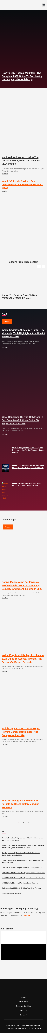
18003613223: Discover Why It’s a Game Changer (20, 883)
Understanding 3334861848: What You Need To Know (21, 888)
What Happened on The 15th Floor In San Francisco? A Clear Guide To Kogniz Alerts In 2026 (22, 420)
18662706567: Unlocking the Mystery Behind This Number (23, 873)
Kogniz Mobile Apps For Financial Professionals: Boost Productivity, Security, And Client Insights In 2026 (22, 585)
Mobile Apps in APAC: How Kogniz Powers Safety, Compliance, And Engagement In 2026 (21, 732)
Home (23, 997)
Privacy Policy (23, 1001)
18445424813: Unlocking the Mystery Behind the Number (23, 878)
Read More (5, 174)
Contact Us (23, 1015)
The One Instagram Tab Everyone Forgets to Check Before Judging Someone (20, 804)
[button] (43, 5)
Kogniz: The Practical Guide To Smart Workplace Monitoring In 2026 (20, 296)
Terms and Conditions (23, 1006)
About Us (23, 1010)
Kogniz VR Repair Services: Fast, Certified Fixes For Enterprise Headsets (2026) (22, 184)
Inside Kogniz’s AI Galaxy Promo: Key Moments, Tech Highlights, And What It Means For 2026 (23, 333)
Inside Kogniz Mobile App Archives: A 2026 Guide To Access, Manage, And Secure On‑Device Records (23, 659)
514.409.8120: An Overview (12, 893)
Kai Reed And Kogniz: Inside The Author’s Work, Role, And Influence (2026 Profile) (21, 160)
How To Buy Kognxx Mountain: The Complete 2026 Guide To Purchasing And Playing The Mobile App (22, 76)
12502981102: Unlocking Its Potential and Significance (22, 868)
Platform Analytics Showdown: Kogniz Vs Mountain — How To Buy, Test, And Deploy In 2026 (28, 450)
